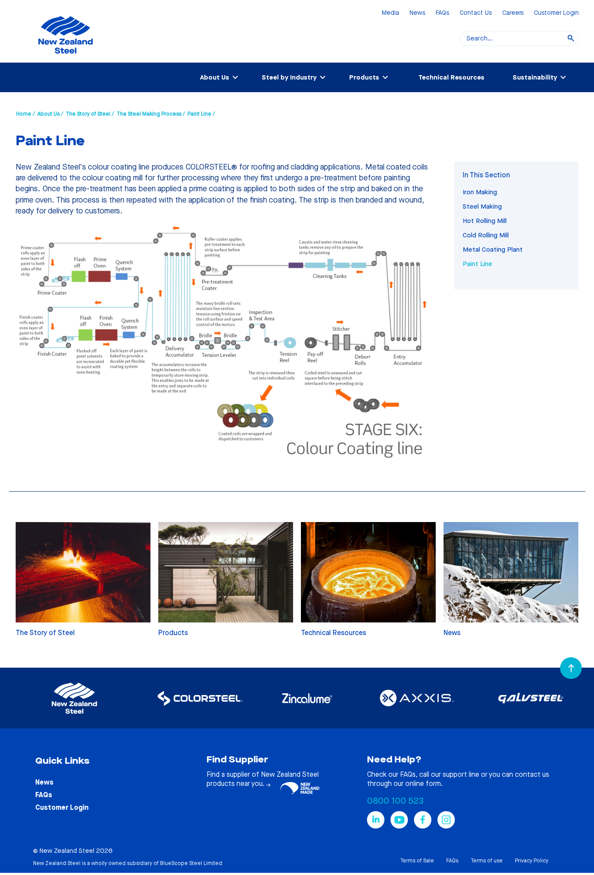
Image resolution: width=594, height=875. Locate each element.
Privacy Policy (531, 860)
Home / (25, 113)
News (417, 13)
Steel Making (482, 206)
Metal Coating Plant (493, 249)
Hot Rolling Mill (485, 221)
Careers (513, 13)
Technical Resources (451, 77)
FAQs (442, 13)
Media (390, 13)
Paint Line (477, 264)
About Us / (50, 113)
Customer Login (556, 13)
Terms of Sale (417, 860)
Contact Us (476, 13)
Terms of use (487, 860)
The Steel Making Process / (151, 113)
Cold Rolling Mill (486, 235)
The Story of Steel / (90, 113)
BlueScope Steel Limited (191, 863)
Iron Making (480, 192)
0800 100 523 (395, 801)
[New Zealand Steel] (65, 58)
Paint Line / (201, 113)
